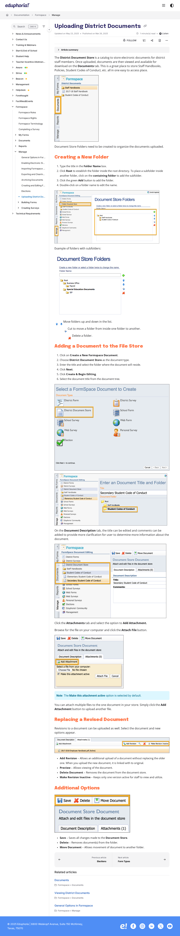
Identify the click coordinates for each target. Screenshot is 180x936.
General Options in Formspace (33, 157)
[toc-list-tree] (144, 40)
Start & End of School (26, 50)
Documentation (21, 15)
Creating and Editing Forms (33, 185)
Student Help (22, 56)
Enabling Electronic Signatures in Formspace (33, 163)
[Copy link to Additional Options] (105, 788)
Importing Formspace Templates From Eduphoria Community (33, 168)
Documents (24, 140)
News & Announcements (28, 33)
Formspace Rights (28, 118)
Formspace (40, 15)
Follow (131, 40)
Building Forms (29, 202)
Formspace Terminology (31, 123)
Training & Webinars (26, 45)
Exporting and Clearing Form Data (33, 174)
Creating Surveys (30, 208)
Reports (23, 146)
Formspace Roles (27, 112)
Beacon (19, 78)
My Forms (24, 135)
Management (22, 84)
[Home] (17, 5)
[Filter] (44, 26)
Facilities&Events (24, 101)
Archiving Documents (32, 180)
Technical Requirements (28, 213)
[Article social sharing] (152, 40)
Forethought (22, 95)
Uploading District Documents (33, 196)
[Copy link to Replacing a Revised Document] (134, 720)
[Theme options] (172, 5)
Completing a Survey (29, 129)
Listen (165, 33)
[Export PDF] (160, 40)
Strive (19, 73)
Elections (25, 191)
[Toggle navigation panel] (49, 30)
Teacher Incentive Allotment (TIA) (31, 62)
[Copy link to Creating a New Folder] (114, 157)
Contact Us (21, 39)
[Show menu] (163, 5)
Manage (56, 15)
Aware (19, 67)
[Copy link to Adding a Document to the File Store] (148, 346)
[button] (25, 26)
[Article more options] (166, 40)
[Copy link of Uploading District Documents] (145, 26)
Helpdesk (21, 90)
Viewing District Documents (72, 893)
